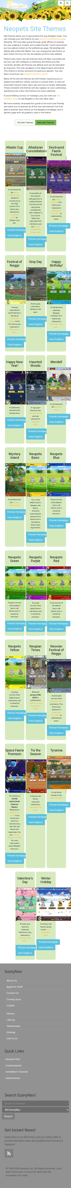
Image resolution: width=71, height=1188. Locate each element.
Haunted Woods (35, 413)
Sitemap (11, 1032)
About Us (12, 980)
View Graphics (14, 235)
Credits (11, 1005)
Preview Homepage (17, 230)
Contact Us (13, 992)
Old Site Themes (25, 122)
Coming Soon (14, 999)
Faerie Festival (56, 701)
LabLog (11, 1019)
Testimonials (13, 1026)
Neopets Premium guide (35, 74)
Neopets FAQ (13, 1059)
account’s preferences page (53, 39)
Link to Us (12, 1038)
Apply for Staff (15, 986)
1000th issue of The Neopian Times (35, 706)
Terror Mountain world (46, 932)
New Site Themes (45, 122)
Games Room (13, 1078)
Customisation (13, 1065)
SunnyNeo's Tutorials (17, 1071)
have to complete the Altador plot (35, 229)
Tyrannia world (56, 798)
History (10, 1013)
